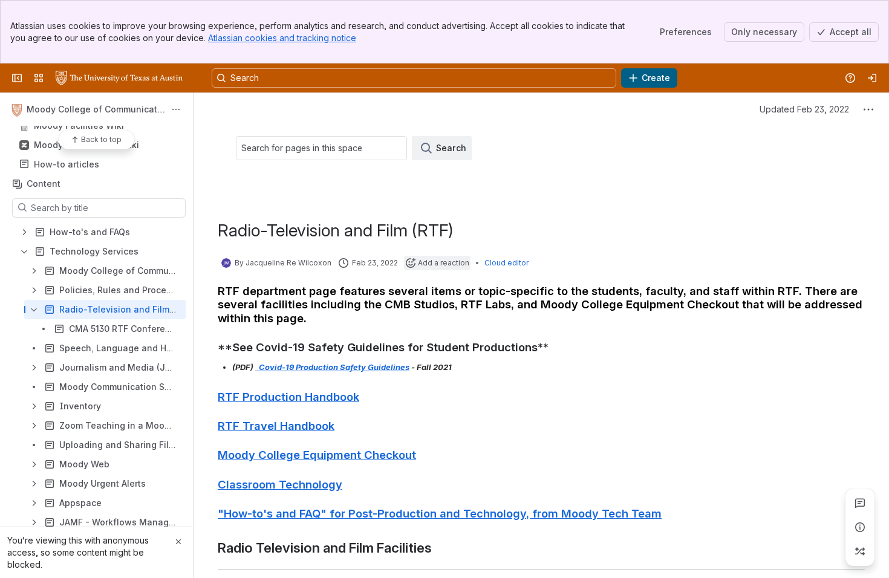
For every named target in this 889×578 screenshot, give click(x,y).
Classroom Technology (280, 484)
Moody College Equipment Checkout (317, 454)
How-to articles (66, 164)
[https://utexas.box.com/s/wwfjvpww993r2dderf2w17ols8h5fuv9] (256, 367)
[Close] (178, 541)
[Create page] (860, 551)
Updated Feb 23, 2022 (804, 109)
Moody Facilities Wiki (79, 125)
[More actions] (176, 109)
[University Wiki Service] (119, 78)
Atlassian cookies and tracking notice (282, 38)
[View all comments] (860, 503)
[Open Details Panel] (860, 527)
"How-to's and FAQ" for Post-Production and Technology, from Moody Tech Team (440, 513)
